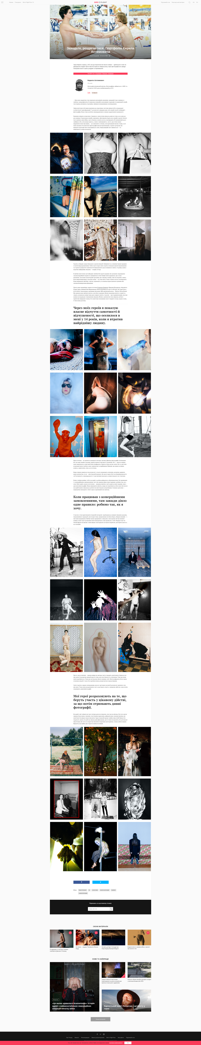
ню (89, 890)
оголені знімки (95, 890)
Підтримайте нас (165, 2)
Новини (11, 2)
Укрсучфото (121, 1037)
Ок (128, 1042)
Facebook (99, 73)
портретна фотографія (104, 890)
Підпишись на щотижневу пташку (100, 903)
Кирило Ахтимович (82, 890)
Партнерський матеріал (178, 2)
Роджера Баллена (102, 287)
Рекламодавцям (85, 1037)
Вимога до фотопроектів (98, 1037)
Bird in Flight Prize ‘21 (28, 2)
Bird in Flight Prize (110, 1037)
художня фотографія (83, 893)
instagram (94, 92)
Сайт (89, 92)
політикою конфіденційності (115, 1042)
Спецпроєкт (18, 2)
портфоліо (113, 890)
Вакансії (77, 1037)
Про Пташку (69, 1037)
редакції (115, 1040)
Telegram (104, 73)
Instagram (110, 73)
